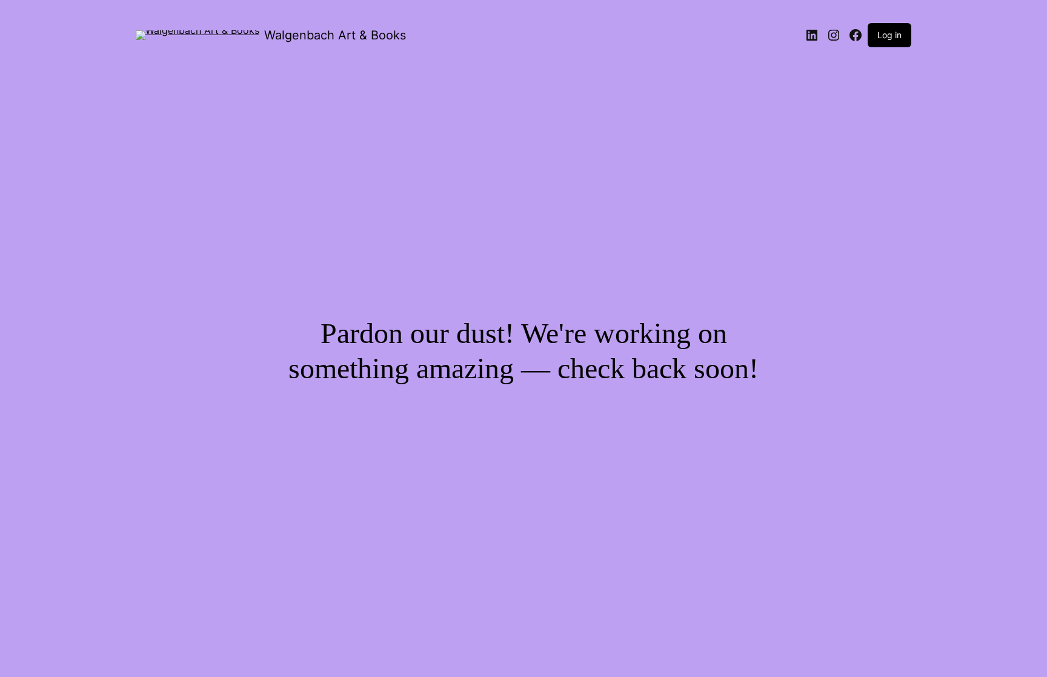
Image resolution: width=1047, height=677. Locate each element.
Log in (889, 35)
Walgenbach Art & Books (335, 35)
